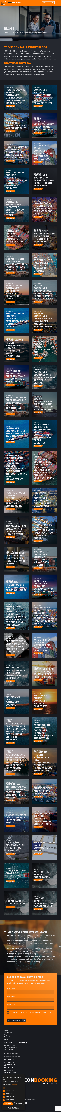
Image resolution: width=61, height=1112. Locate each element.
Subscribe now (14, 1020)
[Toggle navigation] (58, 3)
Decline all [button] (18, 1103)
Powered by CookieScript (13, 1108)
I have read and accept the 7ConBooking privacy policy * (32, 1014)
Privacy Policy (31, 1099)
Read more (14, 1084)
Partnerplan (7, 1037)
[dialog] (13, 1092)
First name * (12, 988)
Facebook (10, 1062)
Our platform (8, 1033)
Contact (6, 1039)
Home (6, 1030)
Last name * (11, 996)
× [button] (23, 1076)
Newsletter (11, 1072)
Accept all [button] (8, 1103)
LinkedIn (10, 1070)
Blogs (6, 1035)
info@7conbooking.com (13, 1056)
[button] (13, 1107)
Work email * (12, 1004)
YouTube (10, 1067)
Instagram (11, 1065)
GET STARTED (48, 3)
